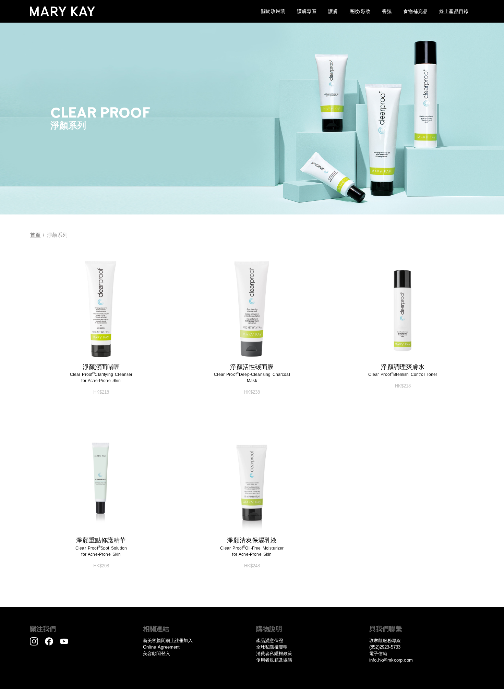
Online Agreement (161, 647)
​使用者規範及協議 (274, 660)
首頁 (35, 235)
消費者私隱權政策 (274, 653)
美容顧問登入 (156, 653)
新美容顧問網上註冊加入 (168, 640)
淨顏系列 (57, 235)
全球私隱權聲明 (272, 647)
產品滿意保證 (269, 640)
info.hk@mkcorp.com (391, 660)
